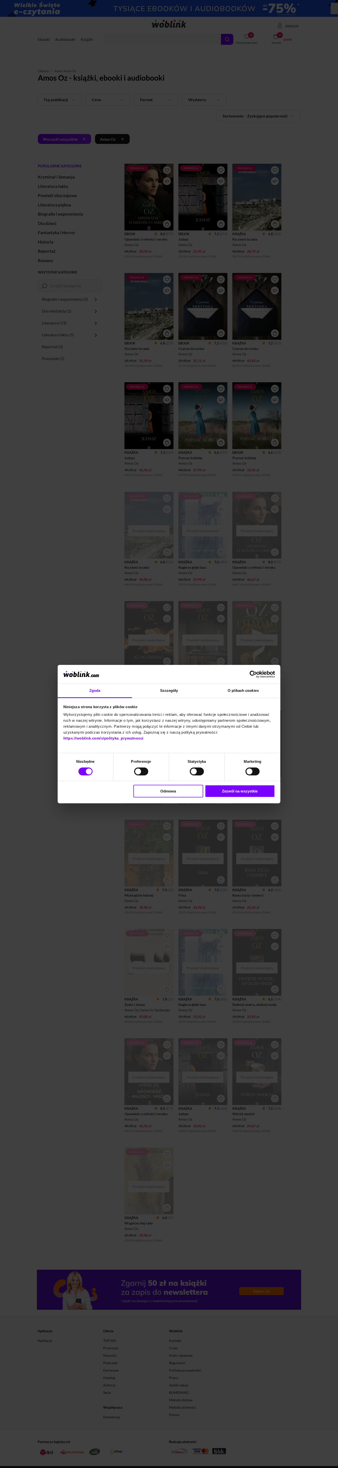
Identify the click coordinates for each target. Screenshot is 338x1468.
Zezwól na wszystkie (240, 791)
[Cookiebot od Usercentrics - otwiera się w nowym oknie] (253, 674)
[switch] (141, 771)
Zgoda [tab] (94, 690)
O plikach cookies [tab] (243, 690)
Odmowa (168, 791)
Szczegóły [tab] (169, 690)
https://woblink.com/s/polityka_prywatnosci (103, 738)
